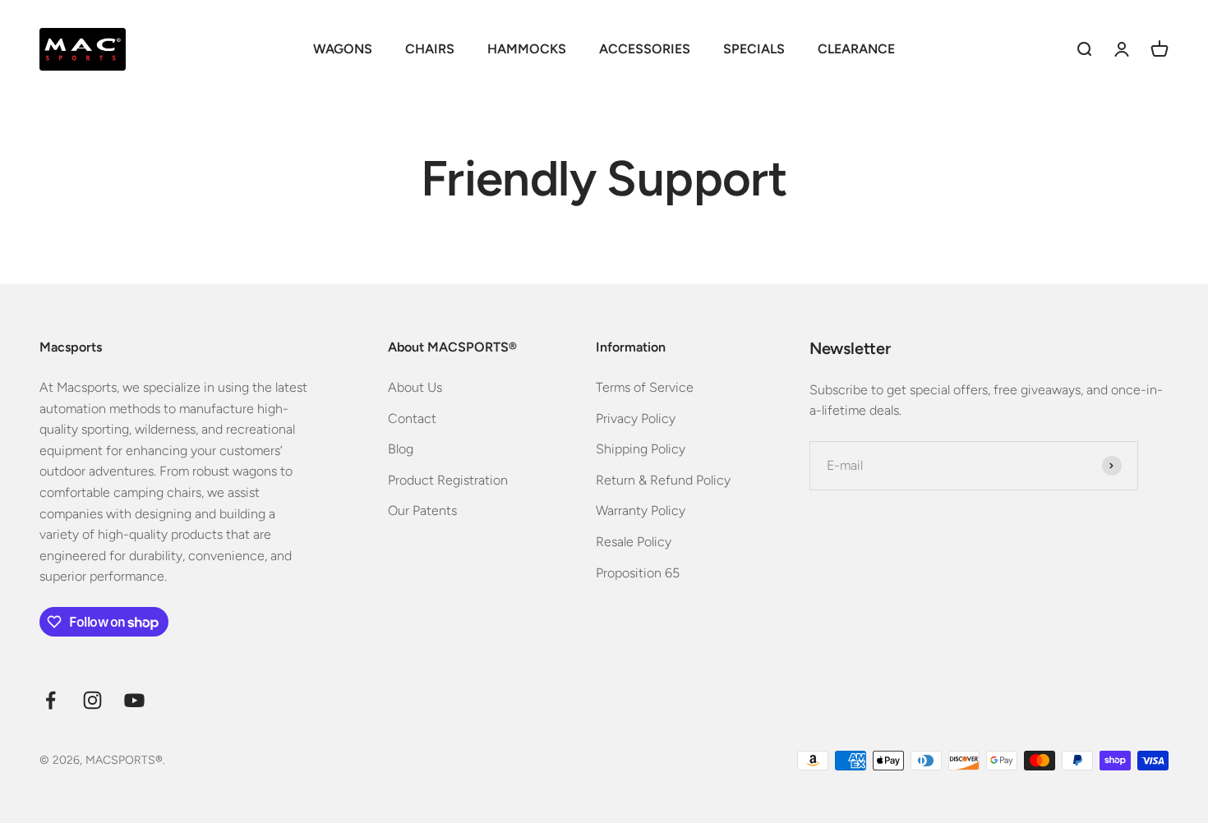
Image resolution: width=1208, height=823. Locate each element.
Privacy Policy (635, 418)
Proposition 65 (638, 573)
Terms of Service (645, 387)
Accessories (644, 49)
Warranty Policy (640, 510)
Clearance (856, 49)
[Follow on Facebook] (50, 700)
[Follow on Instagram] (92, 700)
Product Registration (448, 480)
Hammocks (526, 49)
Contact (412, 418)
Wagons (342, 49)
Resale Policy (633, 541)
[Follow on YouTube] (134, 700)
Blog (400, 449)
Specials (754, 49)
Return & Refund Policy (663, 480)
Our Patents (422, 510)
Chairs (429, 49)
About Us (415, 387)
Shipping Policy (640, 449)
